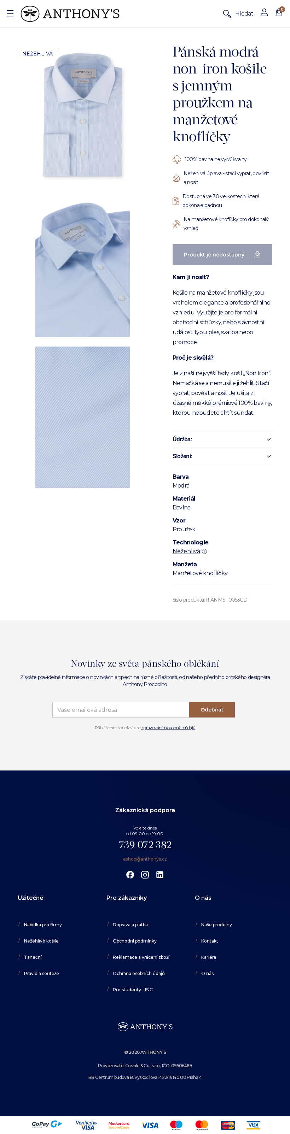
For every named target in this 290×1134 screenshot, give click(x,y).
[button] (223, 439)
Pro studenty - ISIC (133, 989)
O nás (207, 973)
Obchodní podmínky (135, 941)
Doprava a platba (130, 924)
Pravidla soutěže (41, 973)
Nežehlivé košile (41, 941)
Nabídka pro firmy (43, 924)
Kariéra (208, 957)
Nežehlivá (186, 551)
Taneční (33, 957)
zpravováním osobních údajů (168, 727)
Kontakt (209, 941)
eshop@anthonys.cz (145, 859)
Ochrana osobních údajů (139, 973)
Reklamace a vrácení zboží (141, 957)
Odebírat (212, 710)
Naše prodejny (216, 924)
